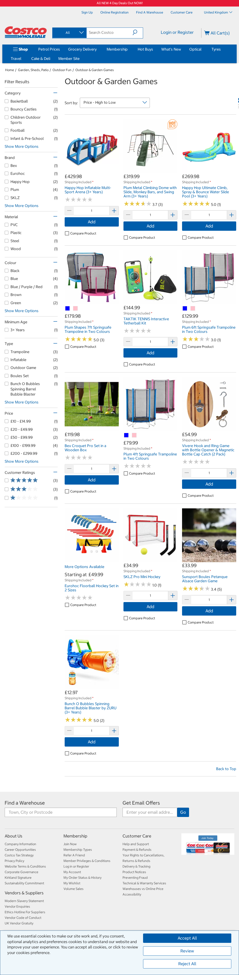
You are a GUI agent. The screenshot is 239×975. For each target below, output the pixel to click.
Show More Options (22, 146)
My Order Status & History (82, 877)
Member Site (69, 58)
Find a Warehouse (25, 803)
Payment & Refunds (137, 850)
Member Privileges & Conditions (86, 861)
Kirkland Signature (18, 877)
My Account (72, 872)
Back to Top (226, 768)
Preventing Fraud (135, 877)
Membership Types (77, 850)
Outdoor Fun (62, 70)
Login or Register (177, 32)
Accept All (187, 938)
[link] (92, 171)
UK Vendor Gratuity (19, 923)
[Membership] (129, 49)
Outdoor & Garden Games (94, 70)
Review (187, 951)
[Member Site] (80, 58)
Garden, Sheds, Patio (33, 70)
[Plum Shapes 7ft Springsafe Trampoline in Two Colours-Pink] (76, 309)
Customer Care (137, 836)
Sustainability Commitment (24, 883)
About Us (13, 836)
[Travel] (22, 58)
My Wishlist (71, 883)
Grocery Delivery (82, 49)
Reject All (187, 963)
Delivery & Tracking (136, 866)
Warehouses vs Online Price (143, 889)
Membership (117, 49)
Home (9, 70)
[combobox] (69, 32)
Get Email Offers (141, 803)
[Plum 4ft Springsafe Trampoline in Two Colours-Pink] (134, 435)
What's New (171, 49)
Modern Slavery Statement (24, 901)
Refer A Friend (74, 855)
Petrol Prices (49, 49)
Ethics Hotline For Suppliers (25, 912)
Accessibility (132, 894)
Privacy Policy (14, 861)
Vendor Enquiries (17, 906)
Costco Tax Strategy (19, 855)
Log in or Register (76, 866)
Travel (16, 58)
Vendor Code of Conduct (23, 918)
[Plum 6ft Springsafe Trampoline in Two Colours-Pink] (193, 309)
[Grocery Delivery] (97, 49)
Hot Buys (145, 49)
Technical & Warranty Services (144, 883)
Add (91, 221)
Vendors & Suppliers (24, 893)
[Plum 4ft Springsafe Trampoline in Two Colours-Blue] (126, 435)
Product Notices (134, 872)
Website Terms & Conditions (25, 866)
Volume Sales (73, 889)
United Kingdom (216, 12)
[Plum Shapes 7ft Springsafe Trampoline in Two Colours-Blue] (68, 309)
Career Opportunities (20, 850)
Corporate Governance (21, 872)
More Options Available (84, 566)
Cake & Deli (40, 58)
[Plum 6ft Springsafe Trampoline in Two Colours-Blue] (185, 309)
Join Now (70, 844)
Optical (195, 49)
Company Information (20, 844)
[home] (26, 32)
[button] (138, 32)
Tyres (216, 49)
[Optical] (202, 49)
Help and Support (136, 844)
